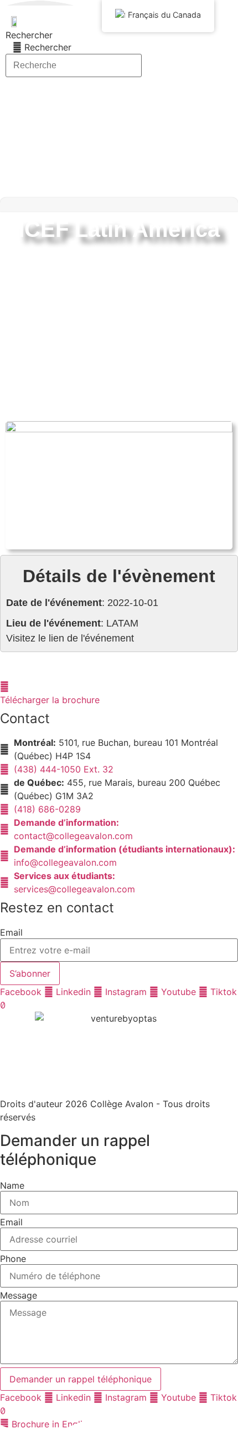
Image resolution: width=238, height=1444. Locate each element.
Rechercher (29, 35)
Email (11, 932)
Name (12, 1185)
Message (18, 1295)
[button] (231, 204)
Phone (13, 1258)
